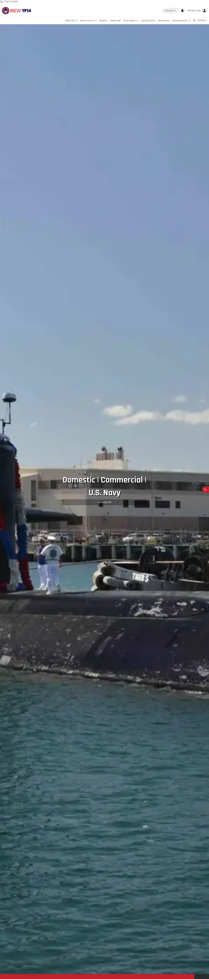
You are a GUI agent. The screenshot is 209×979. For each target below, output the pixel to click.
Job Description (148, 20)
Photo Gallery (129, 20)
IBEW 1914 (70, 20)
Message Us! (170, 10)
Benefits (103, 20)
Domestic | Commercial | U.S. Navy (105, 486)
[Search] (205, 489)
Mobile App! (115, 20)
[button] (196, 10)
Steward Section (180, 20)
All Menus (201, 20)
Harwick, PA (104, 502)
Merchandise (163, 20)
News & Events (87, 20)
